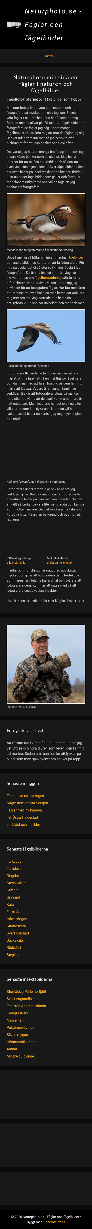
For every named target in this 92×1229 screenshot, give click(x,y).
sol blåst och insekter (23, 824)
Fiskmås (13, 912)
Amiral (12, 1049)
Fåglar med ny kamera (24, 810)
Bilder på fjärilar (16, 562)
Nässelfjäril (16, 1020)
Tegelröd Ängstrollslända (26, 1006)
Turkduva (14, 861)
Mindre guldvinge (20, 1056)
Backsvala (15, 940)
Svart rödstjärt (18, 933)
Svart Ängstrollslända (24, 999)
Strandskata (16, 926)
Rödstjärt (14, 947)
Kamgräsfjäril (17, 1013)
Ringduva (14, 876)
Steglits (13, 955)
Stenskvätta (16, 883)
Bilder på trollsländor (60, 562)
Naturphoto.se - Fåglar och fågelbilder (53, 24)
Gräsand (13, 897)
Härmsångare (17, 919)
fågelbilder (75, 257)
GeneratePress (54, 1222)
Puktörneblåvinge (20, 1027)
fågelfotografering (48, 278)
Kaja (10, 904)
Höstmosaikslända (21, 1042)
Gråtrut (12, 890)
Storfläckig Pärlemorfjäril (26, 991)
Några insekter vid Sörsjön (27, 803)
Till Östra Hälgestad (22, 817)
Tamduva (14, 868)
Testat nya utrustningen (25, 796)
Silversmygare (18, 1035)
